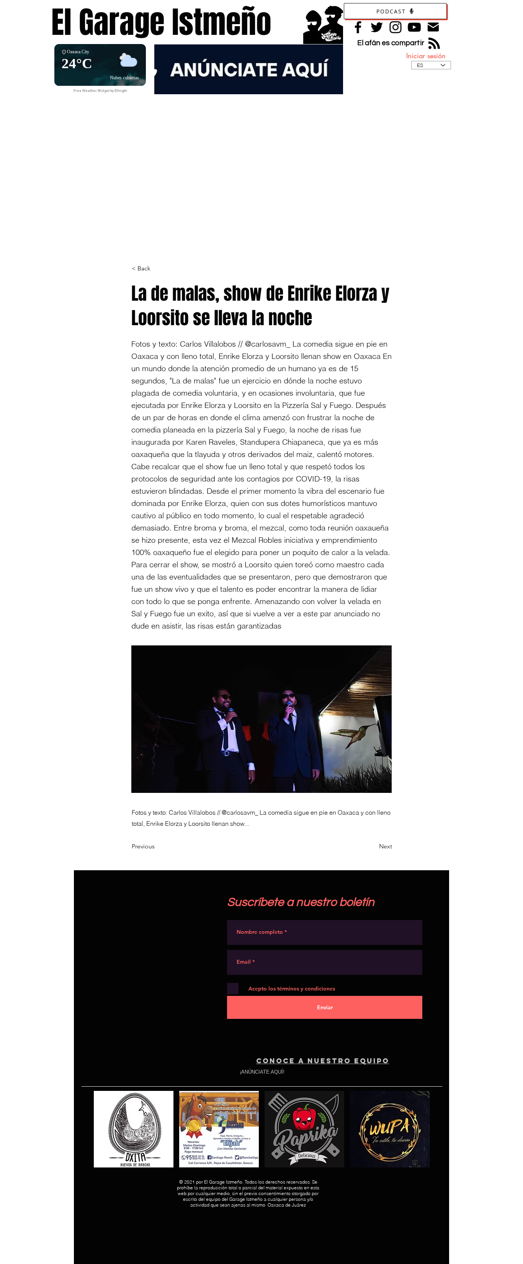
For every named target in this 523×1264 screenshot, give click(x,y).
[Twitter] (377, 27)
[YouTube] (414, 27)
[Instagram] (395, 27)
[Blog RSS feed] (434, 44)
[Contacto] (433, 27)
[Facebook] (358, 27)
